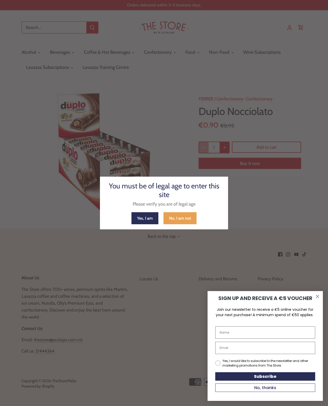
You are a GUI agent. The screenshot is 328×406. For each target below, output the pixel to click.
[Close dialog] (317, 296)
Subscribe (265, 376)
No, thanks (265, 388)
